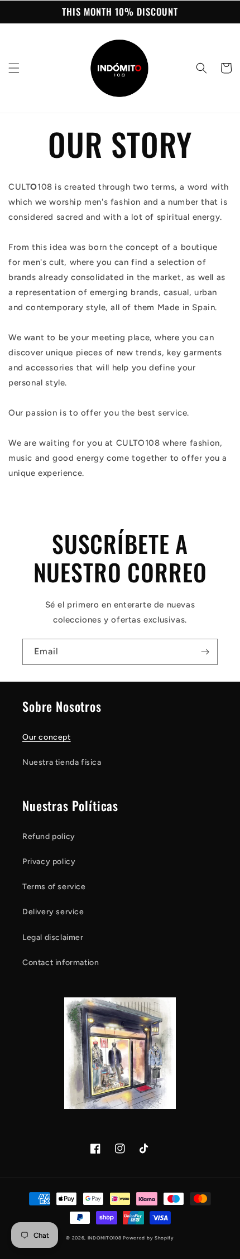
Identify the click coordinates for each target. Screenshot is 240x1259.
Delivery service (53, 911)
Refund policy (48, 836)
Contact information (60, 962)
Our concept (46, 737)
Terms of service (54, 886)
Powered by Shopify (148, 1238)
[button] (14, 68)
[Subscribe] (205, 652)
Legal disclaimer (53, 937)
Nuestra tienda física (62, 762)
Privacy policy (48, 861)
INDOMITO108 (105, 1238)
